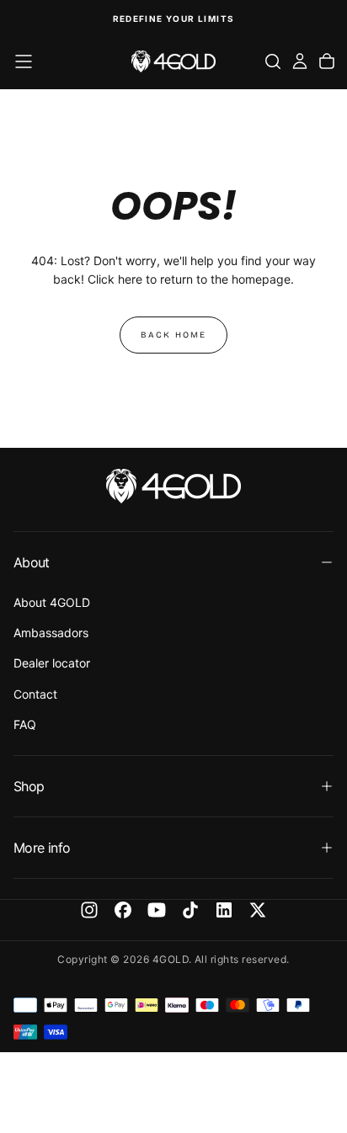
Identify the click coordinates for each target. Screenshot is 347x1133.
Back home (173, 335)
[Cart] (327, 61)
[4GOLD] (173, 486)
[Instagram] (89, 910)
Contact (35, 694)
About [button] (31, 562)
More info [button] (41, 847)
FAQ (24, 724)
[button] (23, 61)
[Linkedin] (224, 910)
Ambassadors (50, 632)
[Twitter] (258, 910)
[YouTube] (157, 910)
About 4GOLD (51, 602)
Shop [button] (28, 786)
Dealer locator (51, 663)
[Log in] (300, 61)
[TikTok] (190, 910)
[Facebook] (123, 910)
